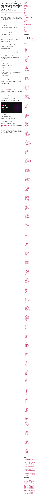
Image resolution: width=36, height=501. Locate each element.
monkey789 (26, 206)
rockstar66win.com (27, 268)
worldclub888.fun (27, 353)
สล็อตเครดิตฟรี (26, 397)
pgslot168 (26, 236)
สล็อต (25, 382)
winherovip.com (27, 352)
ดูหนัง (25, 366)
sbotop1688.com (27, 279)
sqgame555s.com (27, 301)
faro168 (25, 482)
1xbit (25, 51)
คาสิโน (26, 362)
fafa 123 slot (26, 126)
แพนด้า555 (26, 418)
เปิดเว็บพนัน (26, 407)
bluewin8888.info (27, 102)
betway (26, 96)
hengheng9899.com (27, 150)
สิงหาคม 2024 (26, 444)
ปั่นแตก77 (26, 373)
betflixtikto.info (27, 95)
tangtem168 (32, 487)
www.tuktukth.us (27, 354)
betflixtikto (26, 94)
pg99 (25, 228)
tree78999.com (27, 324)
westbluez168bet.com (28, 351)
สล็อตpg (26, 392)
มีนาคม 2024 (26, 448)
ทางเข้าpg (32, 488)
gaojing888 (26, 142)
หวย (25, 401)
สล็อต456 (25, 31)
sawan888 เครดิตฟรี (27, 277)
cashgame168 (26, 112)
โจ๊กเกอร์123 (26, 419)
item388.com (26, 162)
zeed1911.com (26, 360)
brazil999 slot (26, 108)
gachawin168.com (27, 141)
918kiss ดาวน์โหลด (27, 56)
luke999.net (26, 189)
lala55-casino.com (27, 176)
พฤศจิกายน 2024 (27, 441)
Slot (31, 486)
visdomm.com (27, 345)
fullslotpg (25, 27)
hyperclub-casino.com (28, 160)
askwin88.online (27, 79)
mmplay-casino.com (27, 204)
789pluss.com (27, 53)
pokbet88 (26, 246)
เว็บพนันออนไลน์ (27, 412)
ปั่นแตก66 (26, 372)
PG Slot (26, 224)
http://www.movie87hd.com (28, 23)
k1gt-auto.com (27, 168)
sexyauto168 (26, 282)
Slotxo (26, 297)
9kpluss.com (26, 58)
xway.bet (26, 355)
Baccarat (26, 87)
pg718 (25, 226)
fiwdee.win (26, 132)
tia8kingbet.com (27, 318)
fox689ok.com (27, 135)
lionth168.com (27, 180)
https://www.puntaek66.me (28, 32)
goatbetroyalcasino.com (28, 143)
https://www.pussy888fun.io (28, 9)
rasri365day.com (27, 262)
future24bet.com (27, 139)
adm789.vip (26, 67)
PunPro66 (26, 251)
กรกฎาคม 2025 (27, 434)
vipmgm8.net (26, 344)
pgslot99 (30, 485)
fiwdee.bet (26, 131)
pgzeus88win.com (27, 243)
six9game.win (26, 287)
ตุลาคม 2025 (26, 431)
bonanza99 (26, 104)
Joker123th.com (27, 167)
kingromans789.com (27, 171)
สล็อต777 (25, 16)
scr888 (26, 280)
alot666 (25, 481)
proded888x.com (27, 250)
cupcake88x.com (27, 117)
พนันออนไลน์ (26, 374)
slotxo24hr (26, 298)
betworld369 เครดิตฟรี (5, 89)
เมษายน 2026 (26, 426)
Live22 (26, 182)
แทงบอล (26, 416)
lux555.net (26, 190)
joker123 (25, 3)
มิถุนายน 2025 (27, 435)
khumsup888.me (27, 169)
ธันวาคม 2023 (26, 451)
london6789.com (27, 186)
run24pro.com (27, 271)
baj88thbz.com (27, 88)
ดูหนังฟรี (25, 29)
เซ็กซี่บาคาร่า (26, 406)
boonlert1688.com (27, 106)
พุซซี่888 (25, 490)
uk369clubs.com (27, 338)
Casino (26, 113)
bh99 (25, 99)
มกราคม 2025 (26, 439)
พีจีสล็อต (26, 375)
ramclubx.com (27, 260)
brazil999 (26, 107)
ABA (25, 62)
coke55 (26, 116)
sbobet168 (26, 278)
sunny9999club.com (27, 309)
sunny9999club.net (27, 310)
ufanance (26, 333)
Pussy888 (26, 486)
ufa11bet (26, 325)
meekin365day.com (27, 199)
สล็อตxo (26, 393)
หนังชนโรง (25, 21)
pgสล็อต (26, 244)
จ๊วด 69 (26, 364)
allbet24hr (26, 69)
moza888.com (27, 207)
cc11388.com (26, 114)
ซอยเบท (26, 365)
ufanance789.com (27, 334)
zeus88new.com (27, 361)
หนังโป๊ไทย (25, 12)
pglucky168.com (27, 234)
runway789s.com (27, 272)
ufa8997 (26, 326)
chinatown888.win (27, 115)
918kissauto (26, 57)
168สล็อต (26, 48)
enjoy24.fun (26, 122)
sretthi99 (29, 487)
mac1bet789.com (27, 194)
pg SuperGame (27, 225)
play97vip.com (27, 245)
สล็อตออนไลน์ (29, 492)
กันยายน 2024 (27, 443)
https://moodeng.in (27, 18)
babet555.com (27, 86)
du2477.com (26, 121)
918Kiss (30, 480)
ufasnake (26, 336)
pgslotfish (33, 485)
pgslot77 (26, 237)
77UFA (26, 52)
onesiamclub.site (27, 217)
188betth (26, 50)
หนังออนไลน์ (26, 400)
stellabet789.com (27, 306)
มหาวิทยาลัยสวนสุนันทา (28, 378)
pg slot (25, 26)
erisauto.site (26, 123)
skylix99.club (26, 291)
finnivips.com (26, 130)
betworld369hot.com (4, 11)
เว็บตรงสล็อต (26, 410)
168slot (26, 47)
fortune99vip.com (27, 134)
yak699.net (26, 357)
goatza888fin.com (27, 144)
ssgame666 (26, 305)
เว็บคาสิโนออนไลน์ (27, 408)
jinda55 (26, 163)
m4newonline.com (27, 191)
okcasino (25, 484)
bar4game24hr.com (27, 89)
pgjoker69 (26, 232)
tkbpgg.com (26, 319)
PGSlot (26, 235)
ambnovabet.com (27, 75)
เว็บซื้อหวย (26, 409)
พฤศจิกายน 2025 (27, 430)
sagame (26, 274)
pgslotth (26, 242)
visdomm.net (26, 346)
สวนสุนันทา (26, 399)
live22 (25, 28)
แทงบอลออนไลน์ (27, 417)
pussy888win (26, 259)
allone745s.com (27, 70)
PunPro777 (26, 253)
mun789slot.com (27, 208)
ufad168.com (26, 329)
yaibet (25, 356)
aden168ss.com (27, 66)
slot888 (25, 487)
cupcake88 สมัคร (32, 481)
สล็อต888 (25, 8)
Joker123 (33, 483)
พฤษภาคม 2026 (27, 425)
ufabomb (26, 328)
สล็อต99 (26, 391)
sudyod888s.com (27, 307)
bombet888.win (27, 103)
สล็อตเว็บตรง (26, 5)
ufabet (26, 327)
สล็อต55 (32, 490)
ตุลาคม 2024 (26, 442)
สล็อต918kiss (26, 390)
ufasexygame (26, 335)
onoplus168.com (27, 219)
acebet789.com (27, 65)
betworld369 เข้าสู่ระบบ (6, 125)
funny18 (25, 13)
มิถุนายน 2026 (27, 424)
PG (25, 223)
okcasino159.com (27, 213)
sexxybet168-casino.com (28, 281)
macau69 (26, 195)
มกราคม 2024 (26, 450)
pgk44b (26, 233)
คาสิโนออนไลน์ (27, 363)
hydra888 (26, 159)
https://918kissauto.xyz (27, 20)
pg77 (25, 227)
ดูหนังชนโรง (25, 30)
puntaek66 (26, 255)
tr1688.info (26, 323)
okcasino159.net (27, 215)
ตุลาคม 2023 (26, 453)
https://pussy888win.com (27, 24)
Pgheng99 (26, 231)
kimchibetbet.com (27, 170)
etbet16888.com (27, 124)
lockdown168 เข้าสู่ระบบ (28, 185)
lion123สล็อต (26, 179)
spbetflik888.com (27, 299)
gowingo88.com (27, 148)
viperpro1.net (26, 343)
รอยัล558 (26, 381)
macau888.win (27, 196)
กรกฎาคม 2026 (27, 423)
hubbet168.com (27, 158)
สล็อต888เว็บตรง (27, 389)
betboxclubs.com (27, 93)
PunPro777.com (27, 254)
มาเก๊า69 (26, 379)
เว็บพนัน (26, 411)
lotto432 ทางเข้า (27, 187)
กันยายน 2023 (27, 454)
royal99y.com (26, 269)
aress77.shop (26, 77)
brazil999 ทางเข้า (28, 481)
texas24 (26, 315)
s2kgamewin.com (27, 273)
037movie (26, 44)
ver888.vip (26, 342)
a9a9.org (26, 60)
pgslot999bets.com (27, 241)
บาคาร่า (25, 10)
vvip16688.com (27, 348)
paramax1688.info (27, 222)
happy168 (26, 149)
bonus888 (26, 105)
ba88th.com (26, 84)
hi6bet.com (26, 153)
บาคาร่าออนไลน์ (27, 371)
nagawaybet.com (27, 209)
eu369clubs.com (27, 125)
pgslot (25, 19)
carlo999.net (26, 111)
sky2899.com (26, 289)
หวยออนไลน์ (26, 402)
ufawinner (26, 337)
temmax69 (26, 314)
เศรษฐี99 (26, 415)
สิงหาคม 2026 (26, 422)
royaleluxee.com (27, 270)
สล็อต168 (26, 383)
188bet (26, 49)
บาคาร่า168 (26, 370)
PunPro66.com (27, 252)
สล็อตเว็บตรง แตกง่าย (27, 4)
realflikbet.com (27, 264)
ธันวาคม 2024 (26, 440)
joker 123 (25, 22)
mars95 (26, 198)
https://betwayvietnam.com (28, 17)
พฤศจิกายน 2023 (27, 452)
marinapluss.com (27, 197)
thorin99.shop (27, 316)
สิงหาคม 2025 (26, 433)
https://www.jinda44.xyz (27, 6)
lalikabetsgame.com (27, 177)
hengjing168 (26, 152)
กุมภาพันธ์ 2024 (27, 449)
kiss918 (25, 14)
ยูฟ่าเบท (26, 380)
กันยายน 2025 (27, 432)
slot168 (26, 296)
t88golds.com (27, 311)
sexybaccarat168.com (28, 283)
